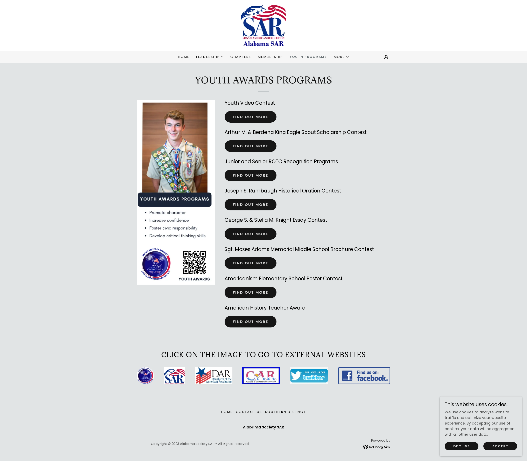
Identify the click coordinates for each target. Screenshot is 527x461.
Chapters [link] (240, 56)
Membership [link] (270, 56)
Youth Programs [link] (308, 56)
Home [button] (227, 411)
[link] (264, 25)
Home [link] (183, 56)
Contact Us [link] (249, 411)
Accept (500, 446)
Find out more (250, 116)
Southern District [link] (285, 411)
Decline (461, 446)
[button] (210, 56)
